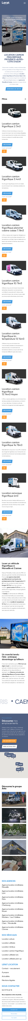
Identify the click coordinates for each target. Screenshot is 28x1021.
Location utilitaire (8, 943)
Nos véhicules (9, 935)
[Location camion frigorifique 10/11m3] (14, 270)
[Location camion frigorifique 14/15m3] (14, 432)
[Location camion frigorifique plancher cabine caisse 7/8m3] (14, 214)
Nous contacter (10, 986)
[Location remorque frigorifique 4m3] (14, 482)
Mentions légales (8, 980)
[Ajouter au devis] (4, 151)
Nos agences (8, 881)
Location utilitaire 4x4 (10, 955)
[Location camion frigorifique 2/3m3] (14, 113)
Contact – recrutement (11, 968)
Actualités (6, 976)
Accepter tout (14, 1009)
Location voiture (8, 939)
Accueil (8, 17)
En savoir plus (9, 741)
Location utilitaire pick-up (12, 959)
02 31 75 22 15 (7, 990)
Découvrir (7, 144)
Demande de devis (14, 89)
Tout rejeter (14, 1017)
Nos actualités (9, 746)
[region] (14, 1006)
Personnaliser (14, 1013)
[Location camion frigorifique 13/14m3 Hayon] (14, 378)
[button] (18, 770)
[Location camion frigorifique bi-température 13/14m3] (14, 323)
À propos (5, 972)
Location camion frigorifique (16, 17)
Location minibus (8, 947)
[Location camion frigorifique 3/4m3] (14, 166)
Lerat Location (5, 2)
